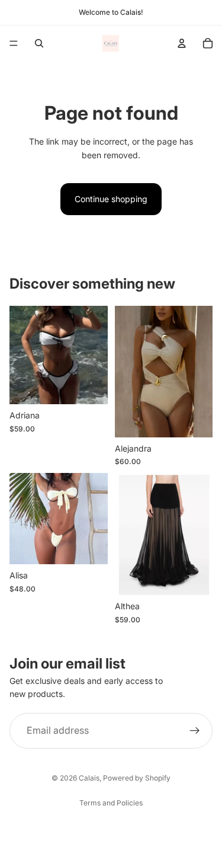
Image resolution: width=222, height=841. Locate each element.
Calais (89, 777)
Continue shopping (111, 199)
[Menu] (13, 43)
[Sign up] (194, 730)
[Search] (39, 43)
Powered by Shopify (136, 777)
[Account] (182, 43)
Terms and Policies (111, 802)
